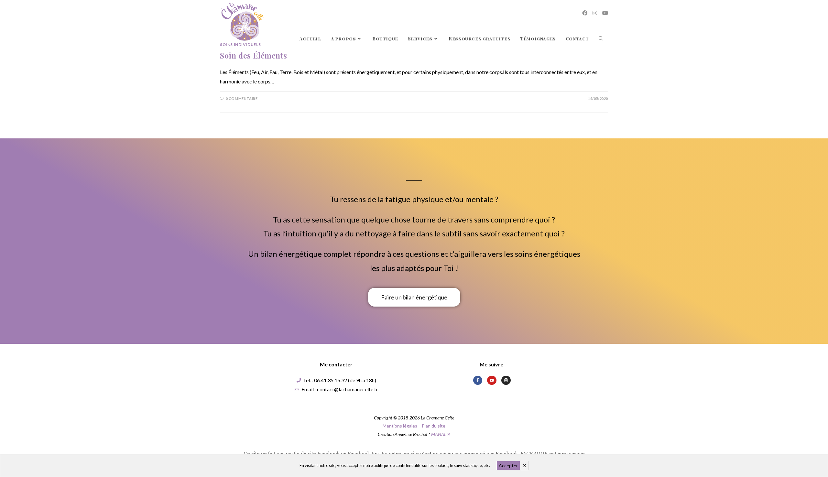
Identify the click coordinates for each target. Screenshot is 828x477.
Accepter (508, 465)
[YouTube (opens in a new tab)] (605, 13)
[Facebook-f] (478, 380)
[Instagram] (506, 380)
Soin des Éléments (253, 55)
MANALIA (441, 434)
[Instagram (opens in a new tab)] (595, 13)
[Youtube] (491, 380)
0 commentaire (242, 98)
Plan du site (433, 425)
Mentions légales (400, 425)
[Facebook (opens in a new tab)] (585, 13)
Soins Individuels (240, 44)
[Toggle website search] (601, 39)
